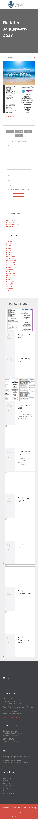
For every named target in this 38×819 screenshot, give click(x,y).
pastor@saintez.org (15, 713)
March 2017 (9, 280)
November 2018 (11, 261)
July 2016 (9, 286)
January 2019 (10, 258)
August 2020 (10, 241)
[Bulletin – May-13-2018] (20, 483)
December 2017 (11, 271)
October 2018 (10, 263)
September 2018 (11, 265)
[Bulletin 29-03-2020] (20, 436)
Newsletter (9, 226)
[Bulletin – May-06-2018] (20, 529)
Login (35, 808)
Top (18, 812)
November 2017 (11, 273)
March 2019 (9, 254)
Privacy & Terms (8, 793)
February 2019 (10, 256)
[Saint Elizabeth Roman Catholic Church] (20, 4)
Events (5, 781)
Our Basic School (9, 786)
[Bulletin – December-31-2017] (20, 622)
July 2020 (9, 244)
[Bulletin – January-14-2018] (20, 575)
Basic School (10, 220)
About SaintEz (8, 778)
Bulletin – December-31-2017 (24, 640)
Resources (7, 791)
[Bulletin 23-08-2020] (20, 320)
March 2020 (9, 252)
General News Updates (13, 224)
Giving (5, 788)
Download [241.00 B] (9, 116)
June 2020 (9, 246)
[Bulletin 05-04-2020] (20, 390)
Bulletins (8, 222)
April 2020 (9, 250)
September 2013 (11, 290)
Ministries (6, 783)
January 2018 (10, 269)
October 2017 (10, 275)
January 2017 (10, 284)
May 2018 (9, 267)
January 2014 (10, 288)
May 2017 (9, 277)
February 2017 (10, 282)
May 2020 (9, 248)
